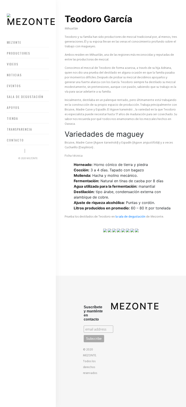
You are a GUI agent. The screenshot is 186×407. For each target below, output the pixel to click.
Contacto (15, 140)
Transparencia (19, 129)
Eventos (14, 85)
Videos (12, 64)
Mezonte (14, 42)
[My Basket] (17, 150)
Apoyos (13, 107)
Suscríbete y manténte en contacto (93, 313)
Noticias (14, 74)
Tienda (12, 118)
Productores (18, 53)
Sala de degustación (25, 96)
